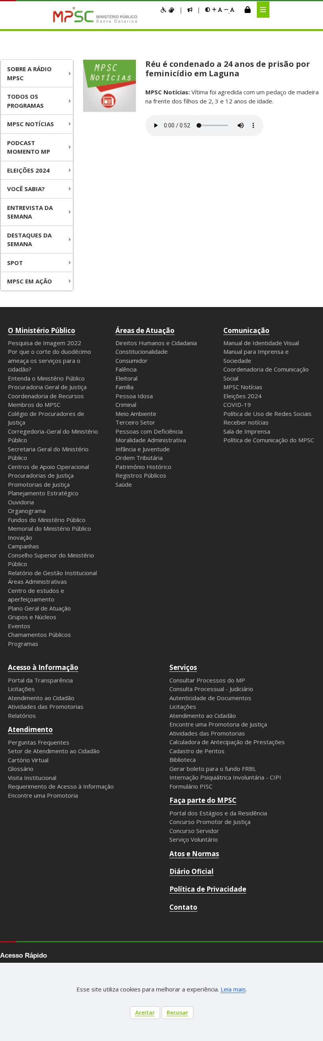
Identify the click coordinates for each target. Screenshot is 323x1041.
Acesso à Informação (43, 667)
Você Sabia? (26, 189)
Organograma (27, 511)
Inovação (20, 537)
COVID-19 (237, 404)
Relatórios (22, 715)
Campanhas (23, 546)
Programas (23, 643)
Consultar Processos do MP (207, 680)
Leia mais (233, 989)
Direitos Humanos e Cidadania (156, 343)
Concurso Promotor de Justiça (210, 822)
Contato (183, 907)
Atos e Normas (194, 853)
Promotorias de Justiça (39, 484)
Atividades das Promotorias (46, 706)
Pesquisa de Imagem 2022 (44, 343)
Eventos (19, 626)
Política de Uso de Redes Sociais (267, 414)
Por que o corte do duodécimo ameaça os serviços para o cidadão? (49, 360)
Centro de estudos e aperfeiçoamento (36, 595)
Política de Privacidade (207, 889)
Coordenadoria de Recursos (46, 396)
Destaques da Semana (29, 239)
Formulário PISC (190, 786)
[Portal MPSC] (99, 15)
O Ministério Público (41, 330)
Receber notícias (246, 422)
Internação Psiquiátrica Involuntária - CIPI (225, 777)
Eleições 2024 (28, 170)
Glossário (20, 768)
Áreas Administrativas (37, 581)
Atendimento (30, 729)
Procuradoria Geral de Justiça (47, 387)
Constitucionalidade (141, 351)
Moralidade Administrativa (150, 440)
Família (124, 387)
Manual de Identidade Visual (261, 343)
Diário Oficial (191, 871)
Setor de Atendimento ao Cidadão (54, 751)
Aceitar (145, 1012)
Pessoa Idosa (134, 396)
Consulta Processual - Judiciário (211, 689)
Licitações (21, 689)
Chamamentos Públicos (39, 634)
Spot (15, 263)
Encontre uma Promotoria (43, 795)
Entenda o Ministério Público (46, 378)
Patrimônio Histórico (143, 467)
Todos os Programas (25, 100)
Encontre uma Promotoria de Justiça (218, 724)
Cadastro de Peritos (197, 751)
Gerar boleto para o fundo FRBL (212, 768)
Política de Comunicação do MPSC (268, 440)
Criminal (125, 404)
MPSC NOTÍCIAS (30, 124)
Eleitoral (126, 378)
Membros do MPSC (34, 404)
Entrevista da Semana (30, 212)
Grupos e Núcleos (32, 617)
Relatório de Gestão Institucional (52, 573)
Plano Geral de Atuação (39, 608)
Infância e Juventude (142, 449)
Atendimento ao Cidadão (41, 698)
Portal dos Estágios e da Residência (218, 813)
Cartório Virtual (28, 760)
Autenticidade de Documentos (210, 698)
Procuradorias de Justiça (41, 475)
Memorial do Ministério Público (49, 528)
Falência (126, 369)
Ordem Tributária (139, 458)
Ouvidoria (21, 502)
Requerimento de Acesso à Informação (61, 786)
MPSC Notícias (242, 387)
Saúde (123, 484)
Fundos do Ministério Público (46, 520)
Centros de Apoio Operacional (48, 467)
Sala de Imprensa (246, 431)
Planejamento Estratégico (43, 493)
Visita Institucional (32, 778)
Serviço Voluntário (193, 839)
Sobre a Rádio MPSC (29, 73)
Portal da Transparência (40, 680)
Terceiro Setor (135, 422)
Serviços (183, 667)
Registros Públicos (140, 475)
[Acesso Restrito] (247, 9)
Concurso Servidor (194, 831)
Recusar (177, 1012)
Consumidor (131, 360)
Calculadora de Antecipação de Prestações (227, 742)
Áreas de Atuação (144, 330)
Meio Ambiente (135, 414)
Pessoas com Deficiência (149, 431)
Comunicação (246, 330)
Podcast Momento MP (28, 147)
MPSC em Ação (29, 281)
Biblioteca (182, 759)
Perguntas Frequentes (38, 742)
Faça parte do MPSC (202, 800)
